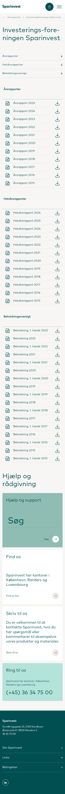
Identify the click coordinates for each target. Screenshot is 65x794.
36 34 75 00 (9, 734)
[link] (11, 6)
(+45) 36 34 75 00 (29, 692)
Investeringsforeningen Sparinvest (43, 17)
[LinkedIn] (5, 783)
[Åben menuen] (59, 6)
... (3, 17)
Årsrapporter (14, 17)
